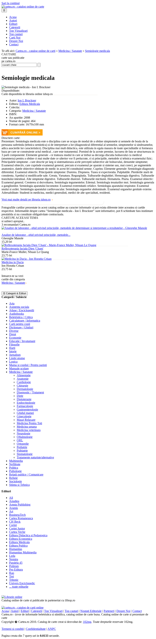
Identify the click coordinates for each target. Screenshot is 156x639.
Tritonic (13, 579)
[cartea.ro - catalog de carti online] (23, 607)
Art (11, 511)
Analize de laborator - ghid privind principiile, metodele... (36, 234)
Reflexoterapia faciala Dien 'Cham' (22, 248)
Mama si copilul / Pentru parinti (28, 365)
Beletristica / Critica (21, 317)
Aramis (13, 508)
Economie (15, 337)
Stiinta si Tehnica (19, 484)
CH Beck (15, 521)
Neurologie (23, 433)
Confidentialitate (36, 628)
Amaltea (14, 501)
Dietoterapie (24, 399)
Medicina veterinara (29, 430)
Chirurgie (22, 385)
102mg (87, 621)
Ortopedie (23, 443)
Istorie (13, 351)
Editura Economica (20, 538)
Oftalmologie (25, 436)
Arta (11, 303)
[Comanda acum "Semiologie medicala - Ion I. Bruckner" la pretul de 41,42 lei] (22, 134)
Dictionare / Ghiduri (21, 327)
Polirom (14, 566)
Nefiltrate (14, 464)
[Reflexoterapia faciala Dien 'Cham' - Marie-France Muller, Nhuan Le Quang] (49, 245)
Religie (13, 478)
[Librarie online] (12, 597)
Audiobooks (16, 313)
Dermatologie (25, 389)
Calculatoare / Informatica (24, 320)
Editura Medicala (29, 103)
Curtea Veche (17, 532)
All (11, 497)
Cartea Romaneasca (21, 518)
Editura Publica (18, 545)
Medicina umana (27, 426)
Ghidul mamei (25, 413)
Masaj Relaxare (26, 419)
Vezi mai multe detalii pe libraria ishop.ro (26, 199)
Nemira (13, 559)
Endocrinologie (26, 402)
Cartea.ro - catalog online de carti (35, 50)
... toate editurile (18, 586)
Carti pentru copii (19, 324)
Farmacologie (25, 406)
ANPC (52, 628)
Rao (11, 573)
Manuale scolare (19, 368)
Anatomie (23, 378)
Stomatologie (25, 454)
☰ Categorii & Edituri (14, 293)
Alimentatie (24, 375)
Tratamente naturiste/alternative (35, 457)
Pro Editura (16, 569)
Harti (12, 348)
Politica (13, 467)
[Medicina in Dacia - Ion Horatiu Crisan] (27, 258)
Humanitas (15, 549)
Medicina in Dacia (13, 262)
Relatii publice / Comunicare (26, 474)
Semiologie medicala (97, 50)
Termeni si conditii (13, 628)
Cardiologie (24, 382)
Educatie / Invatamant (22, 341)
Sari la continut (11, 3)
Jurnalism (15, 354)
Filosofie (14, 344)
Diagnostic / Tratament (30, 392)
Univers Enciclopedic (22, 583)
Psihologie (15, 471)
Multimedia (16, 460)
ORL (20, 440)
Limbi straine (17, 358)
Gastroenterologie (27, 409)
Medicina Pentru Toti (29, 423)
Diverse (13, 330)
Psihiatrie (22, 450)
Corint (13, 525)
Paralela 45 (15, 562)
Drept (12, 334)
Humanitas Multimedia (23, 552)
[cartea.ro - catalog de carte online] (23, 6)
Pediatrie (22, 447)
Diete (20, 395)
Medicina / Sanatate (70, 50)
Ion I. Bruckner (27, 100)
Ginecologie (24, 416)
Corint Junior (17, 528)
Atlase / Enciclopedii (21, 310)
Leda (12, 555)
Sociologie (15, 481)
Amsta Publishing (19, 504)
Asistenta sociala (19, 306)
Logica (13, 361)
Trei (11, 576)
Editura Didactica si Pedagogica (28, 535)
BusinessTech (17, 514)
